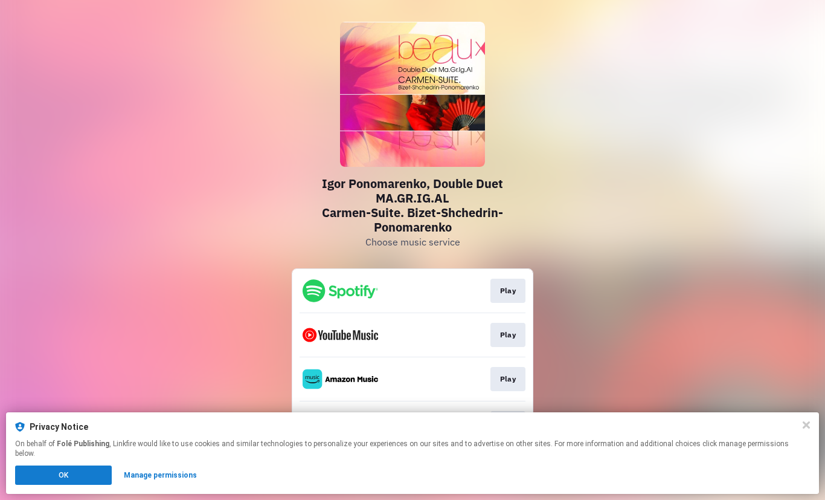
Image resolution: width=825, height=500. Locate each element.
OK (63, 475)
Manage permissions (160, 475)
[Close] (806, 425)
